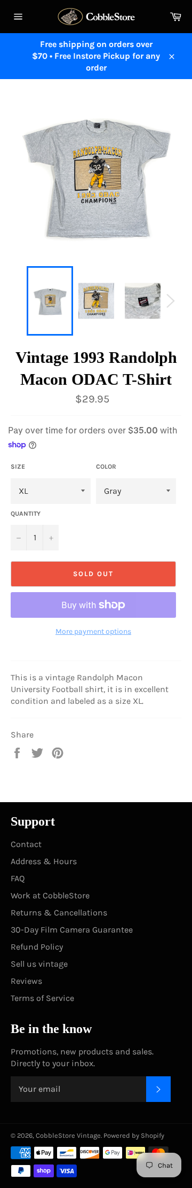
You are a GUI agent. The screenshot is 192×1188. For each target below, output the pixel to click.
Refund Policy (37, 947)
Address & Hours (44, 861)
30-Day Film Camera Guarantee (72, 930)
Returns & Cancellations (59, 912)
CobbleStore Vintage (68, 1135)
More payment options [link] (93, 631)
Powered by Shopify (133, 1135)
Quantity (26, 513)
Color (106, 466)
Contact (26, 844)
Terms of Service (42, 998)
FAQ (18, 878)
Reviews (26, 981)
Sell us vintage (39, 964)
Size (18, 466)
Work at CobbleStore (50, 895)
